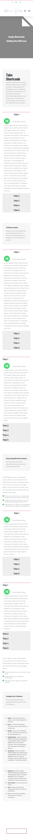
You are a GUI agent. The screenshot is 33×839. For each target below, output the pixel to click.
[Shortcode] (16, 37)
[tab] (16, 114)
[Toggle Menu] (29, 11)
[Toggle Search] (25, 11)
